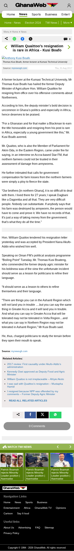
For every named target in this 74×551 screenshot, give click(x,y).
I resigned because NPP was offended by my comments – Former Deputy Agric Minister (32, 393)
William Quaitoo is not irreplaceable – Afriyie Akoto (35, 379)
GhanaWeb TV (43, 507)
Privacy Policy (11, 533)
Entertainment (12, 507)
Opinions (61, 507)
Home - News (12, 22)
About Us (9, 527)
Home (11, 14)
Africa (27, 507)
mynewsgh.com (19, 68)
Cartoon (8, 513)
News (23, 14)
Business (51, 14)
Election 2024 (33, 22)
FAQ (37, 527)
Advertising (24, 527)
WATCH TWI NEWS (20, 446)
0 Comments (37, 426)
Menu (6, 31)
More (66, 22)
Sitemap (49, 527)
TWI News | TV (54, 22)
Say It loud (23, 513)
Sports (36, 14)
